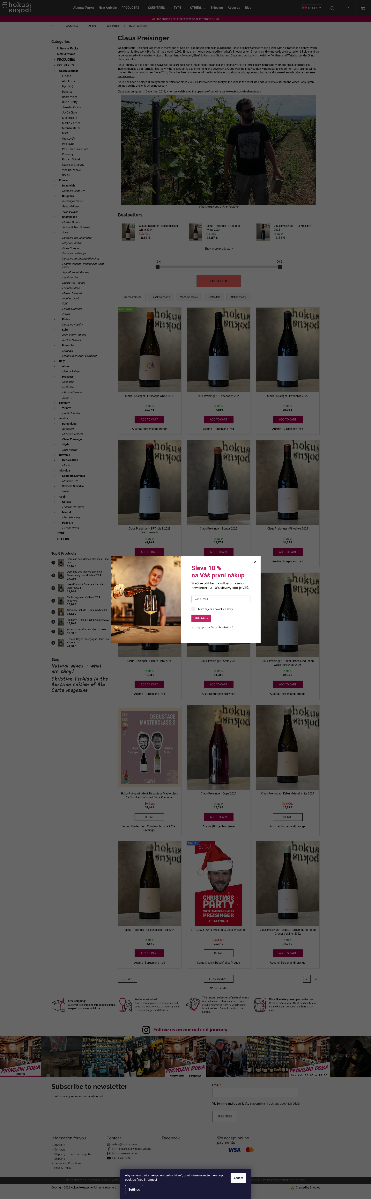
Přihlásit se (201, 618)
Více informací (147, 1179)
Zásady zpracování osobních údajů (212, 627)
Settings (134, 1189)
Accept (238, 1178)
